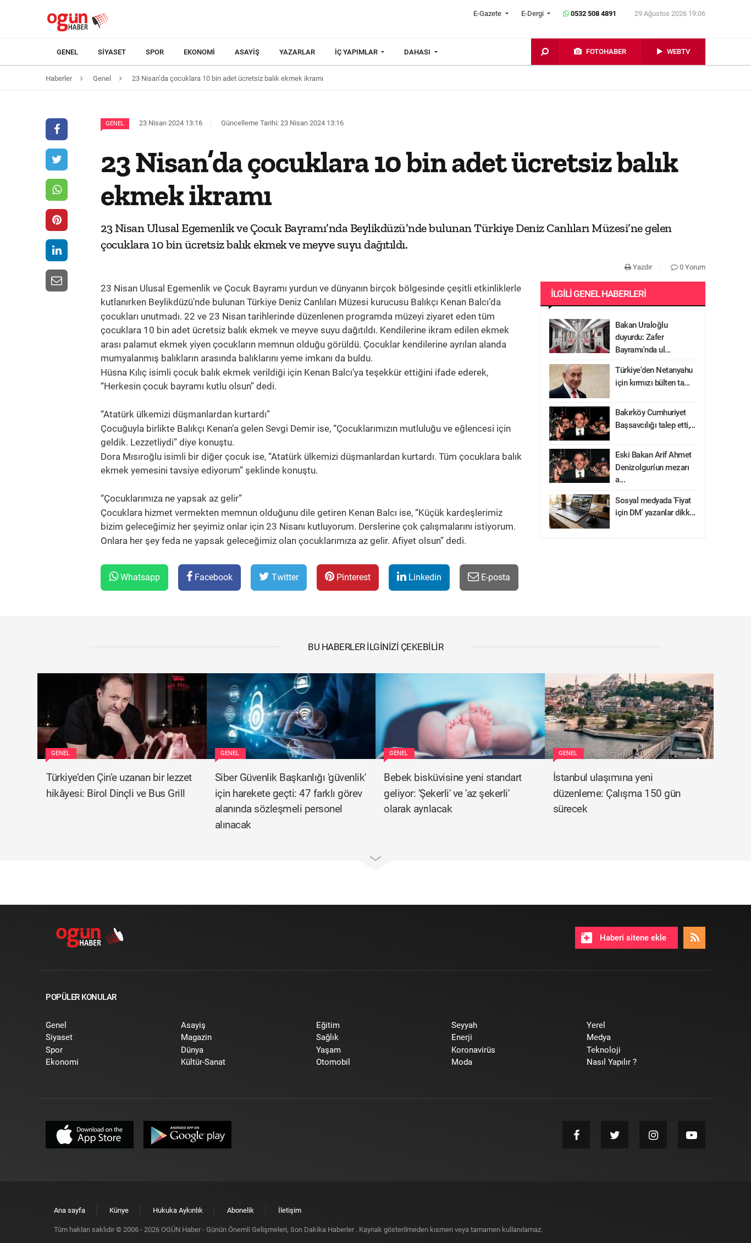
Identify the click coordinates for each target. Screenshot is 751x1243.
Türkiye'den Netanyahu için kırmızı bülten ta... (654, 376)
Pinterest (352, 577)
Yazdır (641, 267)
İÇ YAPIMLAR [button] (357, 52)
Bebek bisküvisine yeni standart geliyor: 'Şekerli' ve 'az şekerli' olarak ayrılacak (453, 793)
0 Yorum (691, 267)
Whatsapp (139, 577)
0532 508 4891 (592, 13)
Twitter (284, 577)
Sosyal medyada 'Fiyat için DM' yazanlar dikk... (655, 507)
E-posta (494, 577)
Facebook (212, 577)
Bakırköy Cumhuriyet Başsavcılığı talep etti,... (655, 419)
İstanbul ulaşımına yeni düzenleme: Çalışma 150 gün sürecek (617, 793)
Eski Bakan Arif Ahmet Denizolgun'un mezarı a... (653, 467)
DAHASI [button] (418, 52)
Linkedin (423, 577)
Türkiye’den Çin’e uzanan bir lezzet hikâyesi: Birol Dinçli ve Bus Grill (119, 785)
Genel (115, 123)
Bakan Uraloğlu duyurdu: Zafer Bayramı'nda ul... (643, 337)
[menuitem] (77, 52)
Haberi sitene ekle (632, 938)
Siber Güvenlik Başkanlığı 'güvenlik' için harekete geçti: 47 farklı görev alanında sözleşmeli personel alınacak (290, 801)
